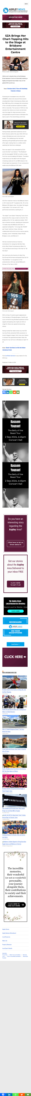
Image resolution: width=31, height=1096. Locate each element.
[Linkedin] (7, 392)
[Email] (18, 392)
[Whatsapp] (11, 392)
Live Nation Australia (10, 356)
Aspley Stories (5, 929)
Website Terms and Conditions (15, 955)
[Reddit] (14, 392)
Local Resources (6, 937)
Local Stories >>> (15, 644)
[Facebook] (4, 392)
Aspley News (4, 953)
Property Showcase (7, 944)
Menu (26, 3)
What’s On (4, 941)
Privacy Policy (4, 955)
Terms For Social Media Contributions (14, 956)
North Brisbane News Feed (9, 672)
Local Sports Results (7, 948)
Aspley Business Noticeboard (9, 933)
